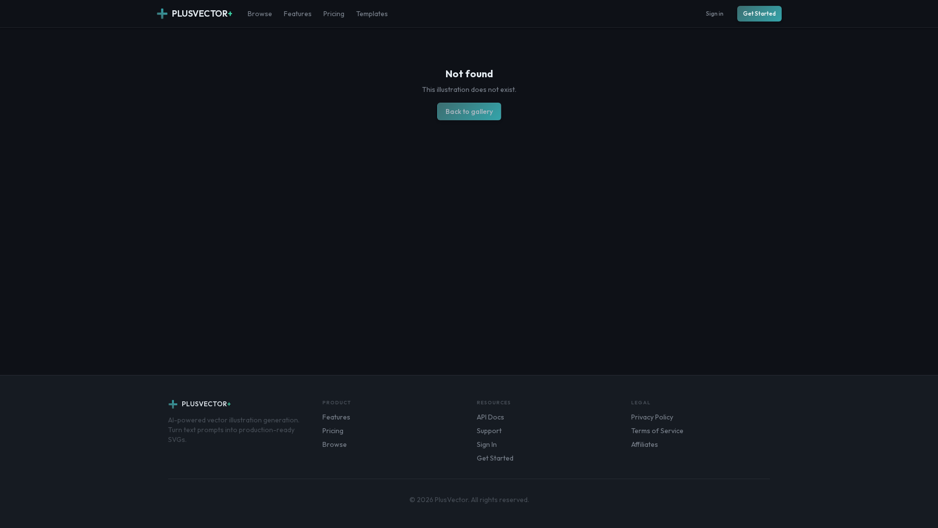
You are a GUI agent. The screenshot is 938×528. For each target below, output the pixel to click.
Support (489, 430)
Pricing (333, 13)
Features (298, 13)
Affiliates (644, 444)
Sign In (487, 444)
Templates (372, 13)
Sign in (715, 13)
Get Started (759, 13)
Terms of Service (657, 430)
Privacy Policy (652, 417)
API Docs (490, 417)
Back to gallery (469, 111)
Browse (260, 13)
